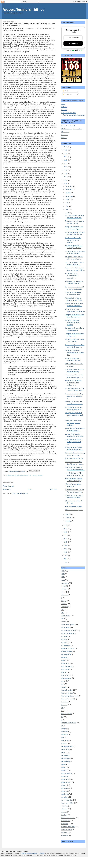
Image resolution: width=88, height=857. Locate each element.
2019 (65, 170)
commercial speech (67, 624)
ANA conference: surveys (73, 506)
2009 (65, 542)
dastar (63, 660)
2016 (65, 180)
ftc (62, 717)
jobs (62, 737)
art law (63, 592)
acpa (63, 580)
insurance (64, 731)
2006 (65, 552)
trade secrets (32, 475)
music (63, 752)
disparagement (66, 678)
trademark (40, 475)
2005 (65, 555)
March (68, 514)
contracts (64, 636)
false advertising (11, 475)
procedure (64, 788)
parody (63, 764)
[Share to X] (34, 471)
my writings (65, 758)
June (67, 206)
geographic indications (68, 723)
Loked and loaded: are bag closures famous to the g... (74, 396)
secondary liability (67, 803)
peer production (66, 773)
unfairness (64, 833)
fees (62, 711)
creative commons (67, 648)
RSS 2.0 (64, 110)
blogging (64, 601)
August (68, 199)
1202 (63, 574)
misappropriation (66, 746)
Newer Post (6, 489)
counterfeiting (65, 645)
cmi (62, 619)
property (64, 791)
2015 (65, 183)
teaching (64, 815)
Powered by (67, 50)
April (67, 213)
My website (65, 132)
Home (30, 489)
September (69, 196)
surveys (64, 812)
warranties (64, 836)
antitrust (64, 586)
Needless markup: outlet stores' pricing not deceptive (73, 240)
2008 (65, 545)
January (68, 521)
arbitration (64, 589)
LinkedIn (64, 107)
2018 (65, 173)
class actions (65, 616)
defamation (65, 663)
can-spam (64, 607)
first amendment (66, 714)
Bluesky (64, 138)
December (69, 186)
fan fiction (64, 702)
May (67, 209)
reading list (65, 794)
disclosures (65, 675)
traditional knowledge (68, 827)
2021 (65, 163)
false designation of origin (69, 696)
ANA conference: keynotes (74, 510)
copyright (64, 642)
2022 (65, 160)
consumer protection (68, 630)
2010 (65, 539)
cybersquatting (66, 654)
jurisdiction (65, 740)
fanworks (64, 705)
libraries (64, 743)
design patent (65, 669)
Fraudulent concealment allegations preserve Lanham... (73, 423)
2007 (65, 549)
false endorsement (67, 699)
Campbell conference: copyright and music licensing (72, 322)
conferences (65, 627)
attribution (64, 595)
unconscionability (67, 830)
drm (62, 684)
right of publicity (66, 800)
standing (64, 809)
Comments (68, 94)
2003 (65, 562)
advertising (65, 583)
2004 (65, 559)
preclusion (64, 776)
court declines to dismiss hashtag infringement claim (73, 442)
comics (63, 622)
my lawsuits (65, 755)
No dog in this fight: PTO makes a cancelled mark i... (74, 415)
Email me (64, 135)
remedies (64, 797)
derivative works (66, 666)
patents (63, 770)
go (62, 726)
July (67, 203)
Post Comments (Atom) (20, 493)
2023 (65, 157)
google (63, 729)
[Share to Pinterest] (39, 471)
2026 (65, 147)
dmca (63, 681)
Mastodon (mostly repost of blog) (72, 129)
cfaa (62, 610)
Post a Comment (8, 486)
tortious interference (22, 475)
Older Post (53, 489)
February (69, 517)
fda (62, 708)
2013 (65, 529)
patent (63, 767)
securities (64, 806)
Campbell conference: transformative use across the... (74, 352)
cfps (62, 613)
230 (62, 577)
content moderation (67, 633)
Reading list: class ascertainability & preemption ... (71, 276)
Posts (66, 91)
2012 (65, 532)
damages (64, 657)
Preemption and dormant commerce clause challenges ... (73, 383)
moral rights (65, 749)
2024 (65, 153)
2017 (65, 177)
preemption (65, 779)
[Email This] (30, 471)
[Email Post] (27, 471)
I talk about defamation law (74, 458)
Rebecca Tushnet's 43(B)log (23, 9)
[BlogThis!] (32, 471)
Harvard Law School (68, 126)
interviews (64, 734)
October (68, 193)
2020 (65, 167)
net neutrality (65, 761)
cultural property (66, 651)
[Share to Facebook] (37, 471)
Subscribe (73, 43)
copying (64, 639)
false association (67, 693)
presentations (65, 782)
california (64, 604)
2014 (65, 525)
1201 (63, 571)
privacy (63, 785)
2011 (65, 535)
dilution (63, 672)
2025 (65, 150)
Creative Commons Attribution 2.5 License (32, 853)
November (69, 189)
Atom (63, 104)
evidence (64, 687)
